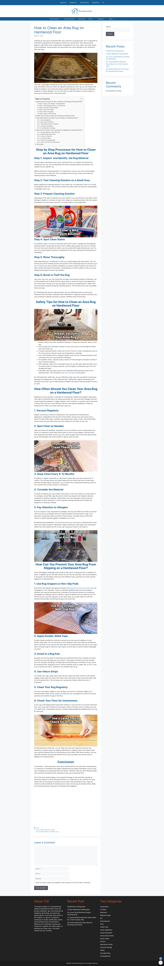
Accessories (104, 906)
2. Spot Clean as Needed (46, 122)
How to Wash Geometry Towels (45, 829)
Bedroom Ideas (105, 915)
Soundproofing (105, 953)
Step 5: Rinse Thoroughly (46, 111)
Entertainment (105, 921)
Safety (110, 19)
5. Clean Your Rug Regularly (47, 140)
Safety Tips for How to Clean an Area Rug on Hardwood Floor (55, 116)
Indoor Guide (81, 19)
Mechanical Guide (106, 944)
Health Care (104, 927)
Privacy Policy (84, 2)
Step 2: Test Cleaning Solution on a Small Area (52, 105)
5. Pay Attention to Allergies (47, 128)
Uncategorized (105, 956)
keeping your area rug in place (79, 588)
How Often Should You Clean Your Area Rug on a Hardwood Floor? (57, 118)
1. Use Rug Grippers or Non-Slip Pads (49, 132)
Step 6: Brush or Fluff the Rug (47, 113)
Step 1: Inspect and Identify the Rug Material (52, 103)
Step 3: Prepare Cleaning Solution (48, 107)
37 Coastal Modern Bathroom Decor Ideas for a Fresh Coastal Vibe (117, 64)
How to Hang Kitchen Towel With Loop (47, 831)
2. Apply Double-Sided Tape (47, 134)
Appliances (101, 19)
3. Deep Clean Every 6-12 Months (49, 124)
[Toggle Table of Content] (81, 99)
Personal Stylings (106, 947)
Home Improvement (69, 19)
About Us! (63, 2)
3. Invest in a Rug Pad (46, 136)
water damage (69, 373)
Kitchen (90, 19)
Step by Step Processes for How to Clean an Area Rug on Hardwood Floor (59, 101)
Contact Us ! (73, 2)
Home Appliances (106, 930)
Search (108, 27)
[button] (103, 2)
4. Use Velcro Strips (45, 138)
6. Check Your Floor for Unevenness (50, 142)
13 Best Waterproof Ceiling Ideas (117, 54)
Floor (37, 828)
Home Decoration (54, 19)
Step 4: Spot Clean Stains (46, 109)
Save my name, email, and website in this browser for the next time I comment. (63, 882)
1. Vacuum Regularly (45, 120)
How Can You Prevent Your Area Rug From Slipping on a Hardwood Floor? (60, 130)
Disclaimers (95, 2)
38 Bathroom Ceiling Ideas (115, 51)
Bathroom (103, 912)
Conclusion (40, 144)
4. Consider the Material (46, 126)
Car (101, 918)
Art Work (103, 909)
